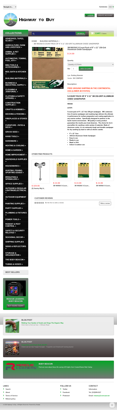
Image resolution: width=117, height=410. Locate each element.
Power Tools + (13, 219)
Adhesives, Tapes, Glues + (14, 40)
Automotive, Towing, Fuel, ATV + (15, 59)
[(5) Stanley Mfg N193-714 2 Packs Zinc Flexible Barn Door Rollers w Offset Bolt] (41, 171)
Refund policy (10, 399)
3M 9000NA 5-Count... (60, 186)
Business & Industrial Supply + (15, 84)
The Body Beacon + (15, 260)
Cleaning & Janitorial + (11, 91)
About (8, 392)
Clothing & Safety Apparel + (15, 97)
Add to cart (86, 68)
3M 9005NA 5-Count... (103, 186)
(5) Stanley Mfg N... (38, 188)
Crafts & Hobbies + (15, 109)
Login (90, 15)
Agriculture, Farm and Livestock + (15, 46)
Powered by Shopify (34, 404)
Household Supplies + (16, 160)
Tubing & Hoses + (14, 264)
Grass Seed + (12, 132)
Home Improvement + (16, 155)
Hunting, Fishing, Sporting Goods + (14, 172)
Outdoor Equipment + (15, 198)
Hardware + (11, 141)
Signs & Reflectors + (15, 247)
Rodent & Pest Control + (12, 225)
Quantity (70, 60)
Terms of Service (11, 396)
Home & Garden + (14, 150)
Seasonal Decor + (14, 237)
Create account (105, 15)
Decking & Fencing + (15, 114)
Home (34, 41)
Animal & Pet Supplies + (12, 53)
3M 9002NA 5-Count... (82, 186)
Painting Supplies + (15, 204)
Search (8, 389)
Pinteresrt (66, 396)
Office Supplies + (14, 184)
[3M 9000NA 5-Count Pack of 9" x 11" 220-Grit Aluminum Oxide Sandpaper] (62, 170)
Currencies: (103, 7)
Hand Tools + (12, 136)
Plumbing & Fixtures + (16, 214)
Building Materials (77, 75)
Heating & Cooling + (15, 146)
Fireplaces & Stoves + (16, 120)
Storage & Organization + (13, 254)
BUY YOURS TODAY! (15, 306)
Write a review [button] (105, 203)
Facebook (66, 392)
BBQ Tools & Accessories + (12, 66)
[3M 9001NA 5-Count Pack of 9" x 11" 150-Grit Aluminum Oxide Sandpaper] (48, 48)
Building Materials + (50, 41)
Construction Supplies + (12, 104)
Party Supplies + (14, 208)
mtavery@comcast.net (101, 396)
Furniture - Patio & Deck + (15, 126)
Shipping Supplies (14, 242)
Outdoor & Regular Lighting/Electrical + (15, 190)
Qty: (68, 68)
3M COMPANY (78, 78)
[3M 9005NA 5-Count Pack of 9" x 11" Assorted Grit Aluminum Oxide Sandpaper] (105, 170)
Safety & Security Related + (15, 232)
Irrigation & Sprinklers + (12, 178)
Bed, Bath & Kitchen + (15, 73)
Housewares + (12, 166)
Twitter (65, 389)
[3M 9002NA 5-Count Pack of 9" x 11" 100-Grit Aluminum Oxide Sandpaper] (83, 170)
